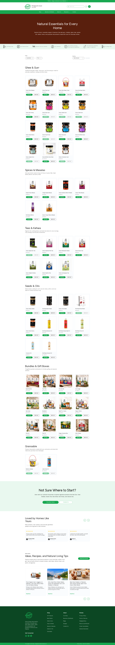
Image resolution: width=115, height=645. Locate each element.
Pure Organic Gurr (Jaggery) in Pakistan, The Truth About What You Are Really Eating (34, 584)
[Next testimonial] (88, 520)
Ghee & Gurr (50, 621)
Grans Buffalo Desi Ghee (47, 157)
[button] (40, 12)
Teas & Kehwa (50, 623)
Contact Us (66, 502)
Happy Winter (78, 411)
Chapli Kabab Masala (47, 192)
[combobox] (75, 6)
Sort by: (74, 56)
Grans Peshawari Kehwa (64, 250)
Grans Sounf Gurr (46, 134)
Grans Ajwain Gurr (30, 157)
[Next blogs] (88, 598)
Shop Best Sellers (50, 502)
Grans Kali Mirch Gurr (80, 134)
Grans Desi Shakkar (30, 90)
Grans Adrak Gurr (63, 112)
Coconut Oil (28, 353)
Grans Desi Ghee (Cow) (64, 90)
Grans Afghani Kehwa (31, 273)
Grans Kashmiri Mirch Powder (65, 192)
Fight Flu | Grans (62, 411)
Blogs (64, 621)
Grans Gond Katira (30, 134)
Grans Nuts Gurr (46, 112)
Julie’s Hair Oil (45, 469)
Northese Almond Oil (47, 353)
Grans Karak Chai (79, 250)
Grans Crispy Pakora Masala (48, 215)
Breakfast (44, 411)
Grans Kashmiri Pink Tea (47, 250)
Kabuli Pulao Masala (30, 192)
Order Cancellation (83, 626)
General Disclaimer (83, 628)
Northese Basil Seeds (47, 308)
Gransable (49, 631)
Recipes (65, 623)
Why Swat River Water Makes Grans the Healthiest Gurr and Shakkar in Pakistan (56, 584)
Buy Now (29, 94)
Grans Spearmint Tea (30, 250)
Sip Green (28, 411)
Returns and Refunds (84, 623)
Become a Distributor (68, 618)
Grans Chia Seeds (63, 308)
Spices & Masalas (51, 626)
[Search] (68, 6)
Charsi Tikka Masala (79, 192)
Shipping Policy (82, 621)
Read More (28, 593)
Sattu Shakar (78, 433)
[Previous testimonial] (84, 520)
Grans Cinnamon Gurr (64, 157)
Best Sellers (50, 618)
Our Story (65, 615)
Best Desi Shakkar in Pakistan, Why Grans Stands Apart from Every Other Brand (78, 584)
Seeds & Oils (50, 628)
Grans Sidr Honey (30, 112)
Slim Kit (27, 433)
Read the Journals (84, 558)
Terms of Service (83, 618)
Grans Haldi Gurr (79, 112)
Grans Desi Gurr (46, 90)
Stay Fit (44, 433)
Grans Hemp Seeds (30, 308)
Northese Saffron (30, 215)
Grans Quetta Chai (46, 273)
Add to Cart (36, 94)
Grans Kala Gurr (62, 134)
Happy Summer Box (63, 433)
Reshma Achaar (29, 469)
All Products (50, 615)
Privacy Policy (82, 615)
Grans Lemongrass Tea (64, 273)
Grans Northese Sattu (80, 90)
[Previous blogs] (84, 598)
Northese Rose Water (80, 308)
